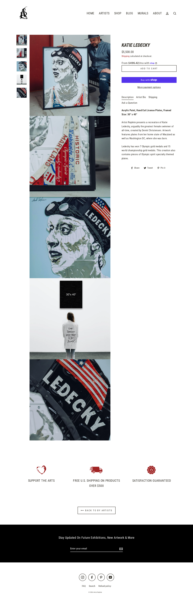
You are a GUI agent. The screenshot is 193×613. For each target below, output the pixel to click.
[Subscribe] (121, 549)
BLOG (129, 13)
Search (92, 586)
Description (128, 97)
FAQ (84, 586)
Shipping (126, 56)
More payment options (149, 87)
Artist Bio (141, 97)
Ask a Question (129, 102)
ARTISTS (104, 13)
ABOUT (157, 13)
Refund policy (104, 586)
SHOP (117, 13)
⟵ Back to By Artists (96, 510)
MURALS (143, 13)
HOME (90, 13)
